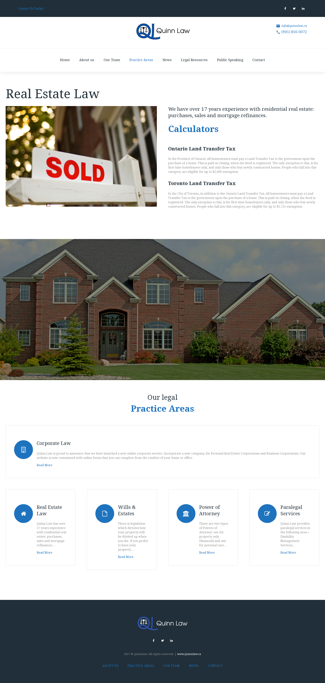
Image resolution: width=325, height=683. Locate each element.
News (167, 60)
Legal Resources (194, 60)
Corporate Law (54, 443)
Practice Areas (141, 60)
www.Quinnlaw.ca (189, 654)
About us (86, 60)
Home (65, 60)
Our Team (112, 60)
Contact (258, 60)
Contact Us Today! (31, 8)
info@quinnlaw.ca (294, 26)
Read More (44, 465)
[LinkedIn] (303, 8)
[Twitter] (294, 8)
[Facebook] (285, 8)
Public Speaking (230, 60)
